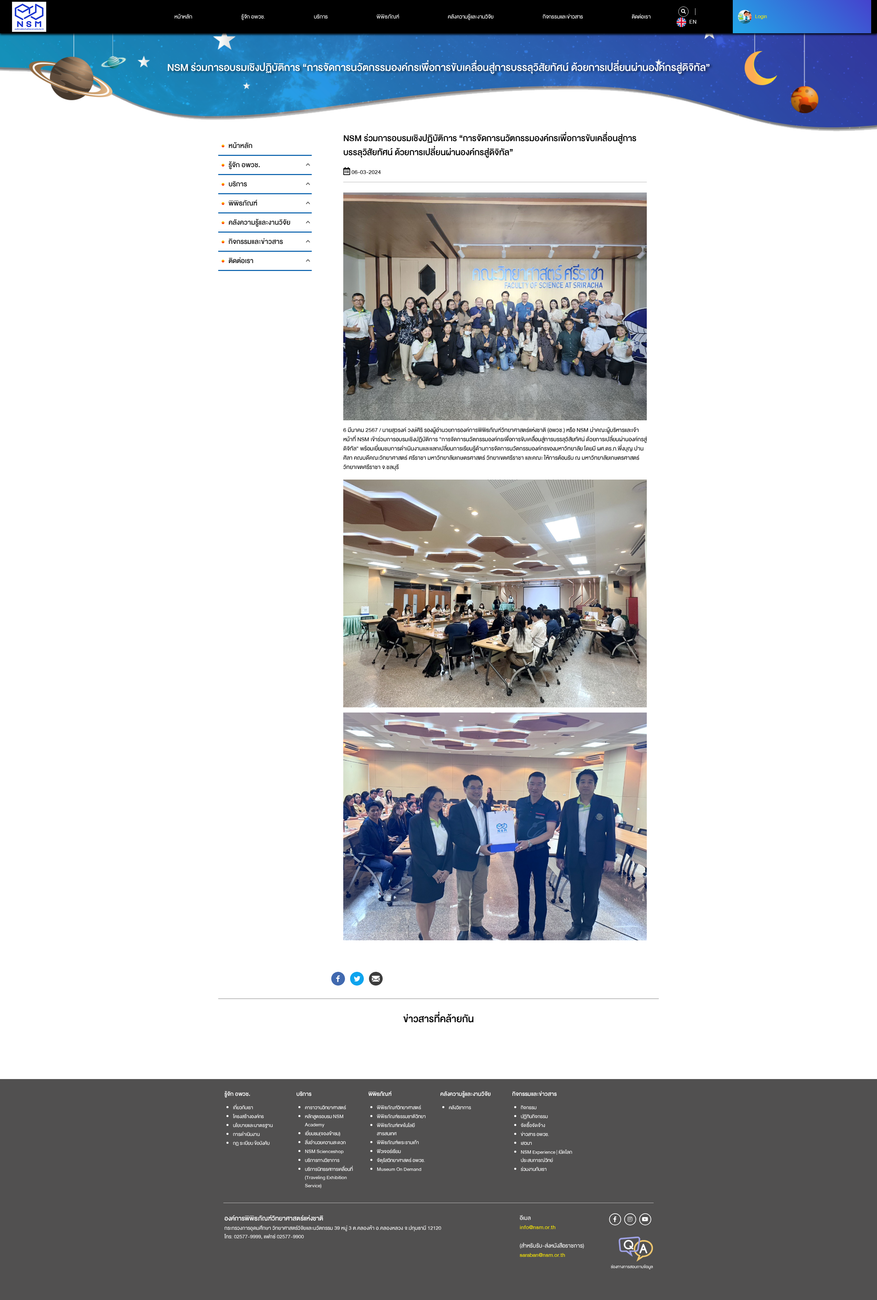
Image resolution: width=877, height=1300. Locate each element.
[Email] (376, 978)
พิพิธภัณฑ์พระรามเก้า (398, 1142)
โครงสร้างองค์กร (248, 1116)
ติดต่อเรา (641, 16)
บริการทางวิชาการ (322, 1160)
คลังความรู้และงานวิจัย (471, 16)
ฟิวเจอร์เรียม (389, 1151)
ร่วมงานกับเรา (534, 1169)
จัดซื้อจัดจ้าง (533, 1125)
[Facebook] (338, 978)
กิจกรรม (528, 1107)
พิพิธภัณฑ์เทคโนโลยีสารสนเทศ (396, 1129)
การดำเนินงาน (246, 1134)
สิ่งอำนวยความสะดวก (325, 1142)
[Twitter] (357, 978)
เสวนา (526, 1143)
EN (692, 21)
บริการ (321, 16)
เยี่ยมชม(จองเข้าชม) (323, 1133)
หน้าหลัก (183, 16)
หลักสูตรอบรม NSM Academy (324, 1120)
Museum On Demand (399, 1169)
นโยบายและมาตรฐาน (253, 1125)
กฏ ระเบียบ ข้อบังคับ (251, 1143)
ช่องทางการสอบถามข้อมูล (632, 1266)
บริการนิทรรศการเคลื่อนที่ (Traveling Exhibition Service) (329, 1177)
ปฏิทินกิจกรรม (534, 1116)
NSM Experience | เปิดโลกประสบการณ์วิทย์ (546, 1156)
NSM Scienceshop (324, 1151)
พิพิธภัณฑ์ (387, 16)
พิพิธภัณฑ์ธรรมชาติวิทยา (401, 1116)
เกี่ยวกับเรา (243, 1107)
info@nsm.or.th (538, 1227)
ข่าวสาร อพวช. (535, 1134)
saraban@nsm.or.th (542, 1255)
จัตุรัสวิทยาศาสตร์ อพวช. (401, 1160)
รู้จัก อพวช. (253, 16)
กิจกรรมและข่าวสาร (563, 16)
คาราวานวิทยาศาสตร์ (325, 1107)
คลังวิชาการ (460, 1107)
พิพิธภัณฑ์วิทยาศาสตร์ (399, 1107)
